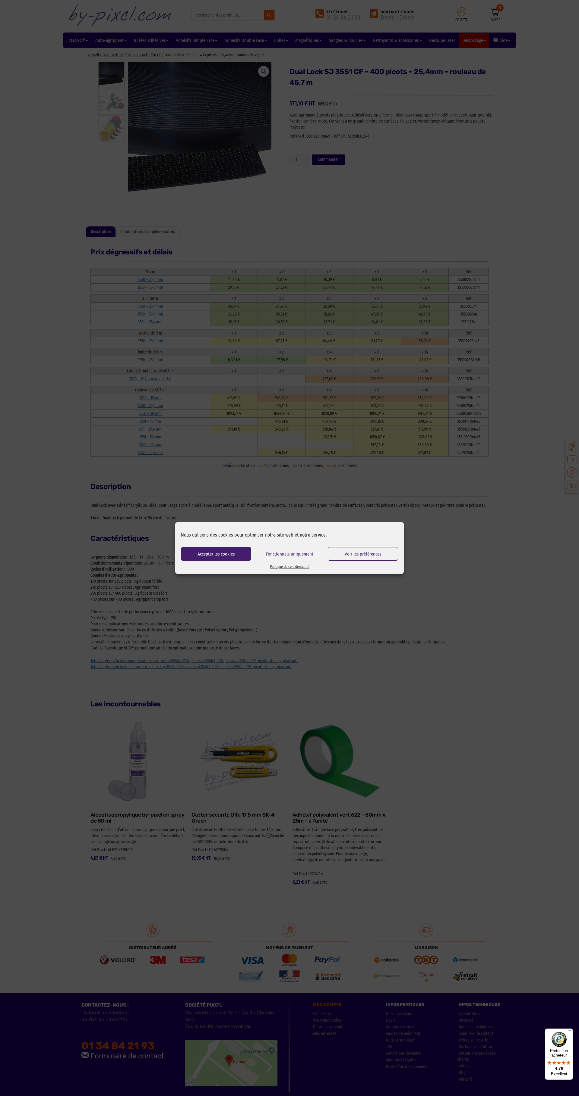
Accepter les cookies (216, 554)
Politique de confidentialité (289, 567)
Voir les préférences (363, 554)
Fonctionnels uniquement (289, 554)
